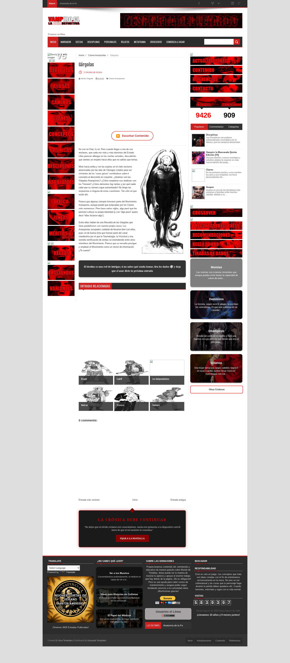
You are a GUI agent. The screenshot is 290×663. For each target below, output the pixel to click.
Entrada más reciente (89, 500)
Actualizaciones (204, 641)
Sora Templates (65, 640)
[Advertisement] (132, 103)
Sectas (79, 42)
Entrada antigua (178, 500)
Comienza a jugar (175, 42)
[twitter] (205, 3)
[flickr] (219, 3)
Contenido (220, 641)
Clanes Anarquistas (117, 79)
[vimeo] (212, 3)
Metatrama (140, 42)
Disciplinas (93, 42)
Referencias (234, 641)
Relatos (125, 42)
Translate (70, 572)
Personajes (110, 42)
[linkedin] (232, 3)
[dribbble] (226, 3)
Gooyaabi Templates (96, 640)
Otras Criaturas (217, 389)
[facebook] (199, 3)
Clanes (209, 169)
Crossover (156, 42)
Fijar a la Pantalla (132, 538)
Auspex (210, 187)
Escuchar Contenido (132, 136)
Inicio (53, 42)
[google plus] (239, 3)
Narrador (66, 42)
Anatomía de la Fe (68, 3)
